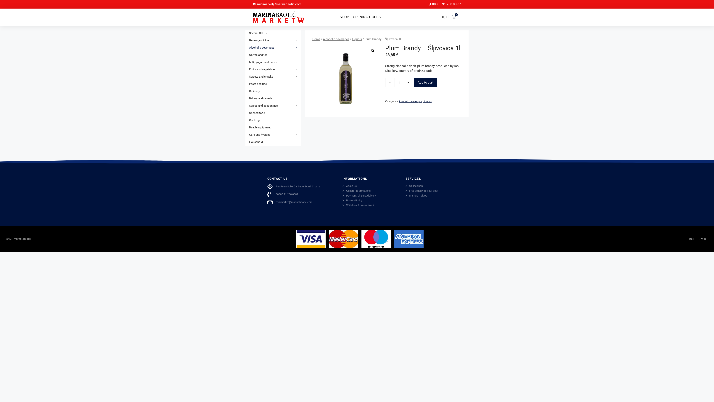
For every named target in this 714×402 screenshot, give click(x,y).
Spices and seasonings (263, 105)
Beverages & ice (259, 40)
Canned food (257, 113)
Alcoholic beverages (336, 39)
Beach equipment (260, 127)
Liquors (357, 39)
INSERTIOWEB (697, 238)
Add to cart (425, 82)
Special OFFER (258, 33)
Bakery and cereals (261, 98)
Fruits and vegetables (262, 69)
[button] (372, 50)
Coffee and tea (258, 55)
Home (316, 39)
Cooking (254, 120)
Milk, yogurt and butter (263, 62)
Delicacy (254, 91)
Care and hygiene (259, 134)
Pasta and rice (258, 84)
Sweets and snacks (261, 76)
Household (256, 142)
